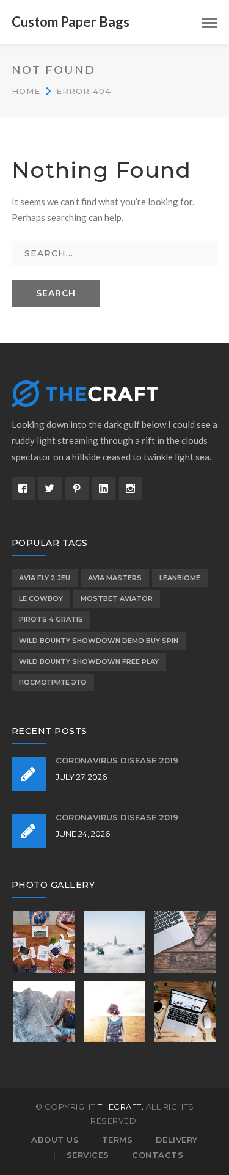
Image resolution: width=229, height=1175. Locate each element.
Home (26, 91)
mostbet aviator (117, 598)
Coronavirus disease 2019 (117, 760)
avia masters (115, 577)
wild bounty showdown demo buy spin (98, 640)
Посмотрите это (53, 682)
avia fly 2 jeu (44, 577)
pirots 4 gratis (51, 619)
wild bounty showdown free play (89, 661)
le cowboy (41, 598)
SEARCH (56, 293)
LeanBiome (179, 577)
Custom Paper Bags (70, 21)
